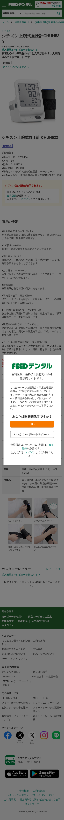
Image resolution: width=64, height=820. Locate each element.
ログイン (30, 452)
